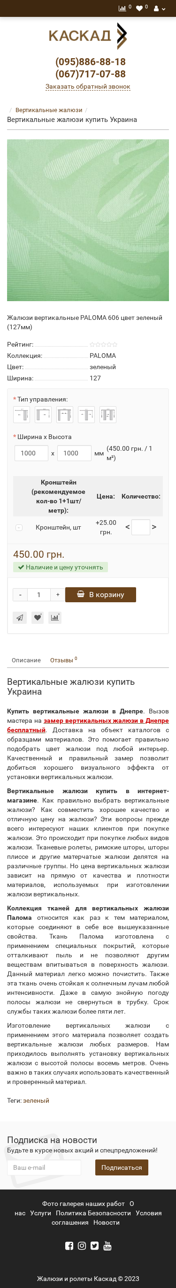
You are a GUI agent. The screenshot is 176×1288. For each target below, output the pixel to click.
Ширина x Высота (44, 436)
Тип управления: (42, 399)
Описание (26, 660)
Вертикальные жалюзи (49, 110)
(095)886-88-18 (90, 62)
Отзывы (63, 660)
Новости (106, 1222)
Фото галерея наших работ (83, 1203)
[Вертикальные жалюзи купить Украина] (88, 220)
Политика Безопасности (93, 1213)
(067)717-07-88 (90, 74)
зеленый (36, 1100)
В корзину (106, 594)
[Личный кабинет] (159, 8)
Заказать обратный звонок (88, 86)
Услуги (40, 1213)
